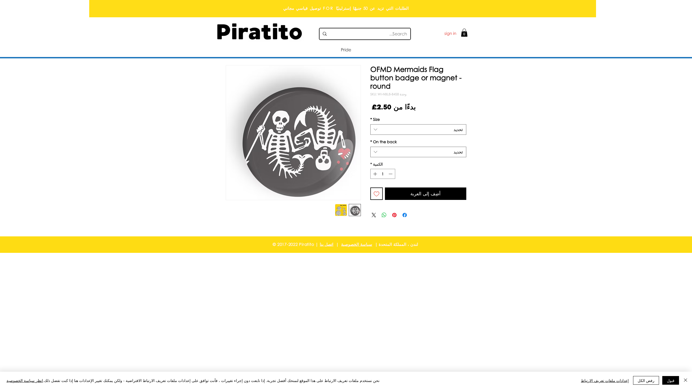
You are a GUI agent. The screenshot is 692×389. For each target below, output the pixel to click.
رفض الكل (646, 380)
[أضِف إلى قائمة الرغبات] (376, 193)
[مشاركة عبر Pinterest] (394, 215)
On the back (383, 141)
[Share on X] (374, 215)
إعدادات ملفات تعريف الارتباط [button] (605, 380)
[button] (464, 33)
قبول (670, 380)
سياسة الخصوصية (356, 244)
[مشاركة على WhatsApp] (384, 215)
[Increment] (374, 174)
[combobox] (418, 129)
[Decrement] (391, 174)
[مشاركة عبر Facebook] (404, 215)
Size (375, 119)
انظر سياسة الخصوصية (24, 380)
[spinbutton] (383, 174)
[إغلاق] (685, 380)
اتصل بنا (327, 244)
